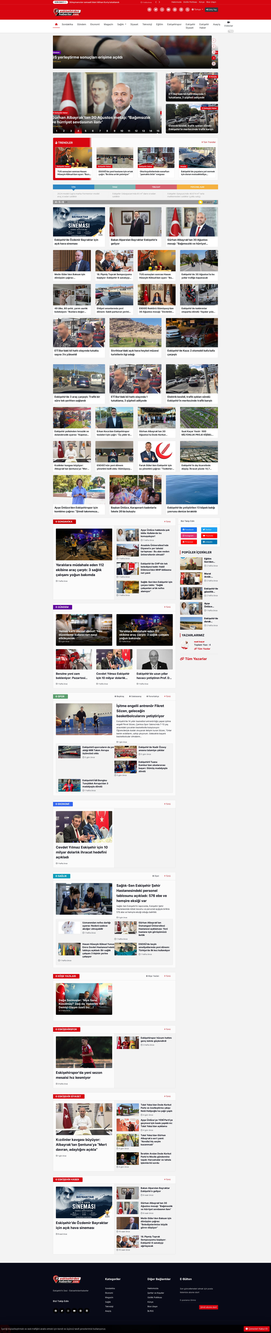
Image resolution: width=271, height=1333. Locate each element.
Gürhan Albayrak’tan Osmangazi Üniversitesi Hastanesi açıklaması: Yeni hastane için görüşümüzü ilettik (142, 930)
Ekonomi (95, 24)
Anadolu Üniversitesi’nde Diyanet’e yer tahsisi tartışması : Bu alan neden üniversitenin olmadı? (143, 552)
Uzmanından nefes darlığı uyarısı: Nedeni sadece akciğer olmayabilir (96, 927)
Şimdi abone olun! (208, 1307)
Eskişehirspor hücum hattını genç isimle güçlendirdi (156, 1041)
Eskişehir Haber (204, 26)
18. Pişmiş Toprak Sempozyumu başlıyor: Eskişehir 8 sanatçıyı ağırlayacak (142, 1243)
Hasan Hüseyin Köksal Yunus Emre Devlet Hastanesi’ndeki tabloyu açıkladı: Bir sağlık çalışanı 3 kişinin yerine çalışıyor (87, 952)
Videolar (228, 25)
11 (129, 130)
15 (158, 130)
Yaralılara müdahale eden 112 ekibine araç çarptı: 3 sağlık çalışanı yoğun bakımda (80, 570)
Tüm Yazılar (203, 648)
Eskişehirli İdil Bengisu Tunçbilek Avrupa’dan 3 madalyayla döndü (95, 785)
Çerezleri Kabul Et (258, 1328)
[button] (156, 2)
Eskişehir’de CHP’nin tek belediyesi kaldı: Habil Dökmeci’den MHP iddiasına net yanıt (144, 570)
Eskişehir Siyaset (190, 26)
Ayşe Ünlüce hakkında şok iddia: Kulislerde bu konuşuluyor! (155, 535)
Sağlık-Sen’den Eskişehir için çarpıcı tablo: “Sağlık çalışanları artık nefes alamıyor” (145, 588)
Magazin (108, 24)
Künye (202, 2)
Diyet (156, 876)
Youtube (209, 535)
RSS (151, 1311)
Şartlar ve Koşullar (155, 1293)
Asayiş (216, 24)
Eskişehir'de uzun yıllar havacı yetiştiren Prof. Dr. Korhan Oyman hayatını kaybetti (154, 676)
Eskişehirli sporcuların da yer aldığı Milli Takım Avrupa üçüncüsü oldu (98, 752)
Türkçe (197, 9)
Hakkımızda (176, 2)
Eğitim (159, 24)
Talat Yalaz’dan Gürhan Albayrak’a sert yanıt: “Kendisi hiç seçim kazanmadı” (142, 1142)
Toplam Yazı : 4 (202, 644)
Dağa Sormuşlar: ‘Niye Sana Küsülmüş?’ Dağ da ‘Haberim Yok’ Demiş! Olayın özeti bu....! (81, 1004)
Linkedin (208, 542)
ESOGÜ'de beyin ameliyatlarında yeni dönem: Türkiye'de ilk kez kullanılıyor (154, 949)
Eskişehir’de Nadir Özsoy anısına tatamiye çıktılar (152, 750)
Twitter (208, 529)
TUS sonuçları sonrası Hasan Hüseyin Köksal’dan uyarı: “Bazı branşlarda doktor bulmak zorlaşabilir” (107, 119)
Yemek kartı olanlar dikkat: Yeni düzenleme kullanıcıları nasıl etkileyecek (80, 635)
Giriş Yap (212, 9)
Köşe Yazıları (153, 976)
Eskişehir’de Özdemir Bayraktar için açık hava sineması (82, 1225)
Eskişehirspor (174, 24)
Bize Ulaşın (211, 2)
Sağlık (108, 1302)
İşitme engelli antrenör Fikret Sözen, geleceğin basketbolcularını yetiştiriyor (140, 711)
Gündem (81, 24)
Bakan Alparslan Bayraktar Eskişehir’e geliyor (155, 1191)
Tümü (168, 521)
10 (121, 130)
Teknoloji (147, 24)
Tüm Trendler (209, 142)
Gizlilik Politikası (190, 2)
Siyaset (134, 24)
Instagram (188, 535)
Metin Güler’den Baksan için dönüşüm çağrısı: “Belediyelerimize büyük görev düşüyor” (144, 1225)
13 (143, 130)
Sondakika (67, 24)
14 (150, 130)
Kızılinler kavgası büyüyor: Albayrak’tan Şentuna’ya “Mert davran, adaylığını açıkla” (81, 1145)
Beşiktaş (120, 696)
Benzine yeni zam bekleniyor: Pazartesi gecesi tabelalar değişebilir (70, 676)
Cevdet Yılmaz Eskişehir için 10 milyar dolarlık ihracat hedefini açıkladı (113, 676)
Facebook (189, 529)
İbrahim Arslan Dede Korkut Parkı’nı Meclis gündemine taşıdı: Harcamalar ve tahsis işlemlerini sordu (144, 1160)
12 (136, 130)
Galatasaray (136, 696)
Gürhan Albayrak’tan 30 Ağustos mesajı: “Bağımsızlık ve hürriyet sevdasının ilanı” (156, 1208)
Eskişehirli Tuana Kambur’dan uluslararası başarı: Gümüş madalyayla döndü (141, 768)
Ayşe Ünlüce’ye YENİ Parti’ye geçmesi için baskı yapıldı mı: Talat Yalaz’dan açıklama (157, 1125)
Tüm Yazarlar (195, 659)
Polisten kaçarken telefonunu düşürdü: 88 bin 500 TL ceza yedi (114, 57)
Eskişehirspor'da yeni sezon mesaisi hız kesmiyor (79, 1075)
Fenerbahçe (153, 696)
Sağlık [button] (120, 24)
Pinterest (188, 542)
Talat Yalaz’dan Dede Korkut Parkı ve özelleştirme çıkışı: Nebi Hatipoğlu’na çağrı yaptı (156, 1109)
